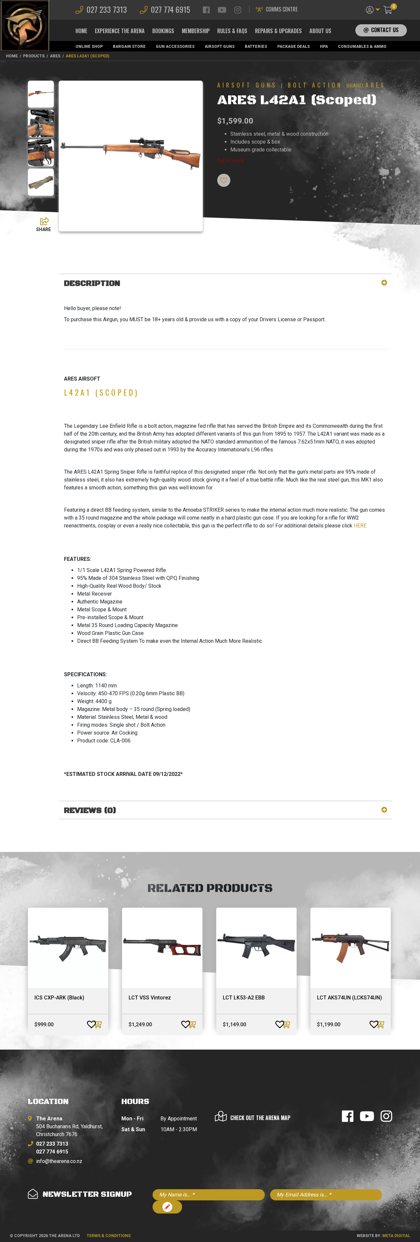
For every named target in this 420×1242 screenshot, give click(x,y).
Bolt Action (315, 85)
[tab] (225, 283)
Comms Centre (282, 9)
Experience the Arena (120, 31)
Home (81, 31)
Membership (196, 31)
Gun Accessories (175, 46)
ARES (376, 85)
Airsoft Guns (220, 46)
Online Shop (89, 46)
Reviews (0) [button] (90, 811)
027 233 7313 (107, 9)
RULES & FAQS (232, 31)
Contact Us (385, 30)
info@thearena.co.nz (59, 1161)
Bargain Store (129, 46)
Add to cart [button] (98, 1024)
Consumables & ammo (362, 46)
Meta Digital (396, 1235)
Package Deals (293, 46)
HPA (324, 46)
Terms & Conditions (109, 1235)
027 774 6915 (170, 9)
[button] (373, 9)
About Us (320, 31)
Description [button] (92, 283)
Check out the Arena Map (260, 1118)
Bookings (163, 31)
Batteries (256, 46)
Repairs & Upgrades (278, 31)
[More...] (41, 219)
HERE (360, 525)
